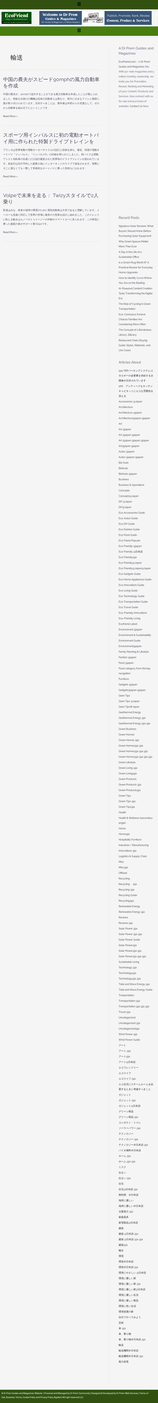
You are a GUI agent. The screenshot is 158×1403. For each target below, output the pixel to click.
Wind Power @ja (128, 1034)
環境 (121, 1256)
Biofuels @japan (128, 473)
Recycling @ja (128, 884)
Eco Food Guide (128, 535)
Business (124, 479)
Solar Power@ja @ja (130, 950)
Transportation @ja (129, 1000)
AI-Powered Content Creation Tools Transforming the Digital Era (135, 293)
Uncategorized (127, 1017)
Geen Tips (124, 695)
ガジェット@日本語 (129, 1105)
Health (122, 812)
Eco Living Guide (128, 590)
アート (122, 1045)
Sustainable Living (129, 961)
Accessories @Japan (130, 401)
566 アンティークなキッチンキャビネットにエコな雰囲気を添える (136, 391)
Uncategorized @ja (129, 1023)
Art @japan (125, 429)
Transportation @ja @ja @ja (134, 1006)
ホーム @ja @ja (127, 1161)
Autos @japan (126, 451)
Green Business (127, 729)
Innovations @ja (127, 850)
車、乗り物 (125, 1333)
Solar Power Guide (129, 939)
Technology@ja (127, 973)
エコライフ (125, 1073)
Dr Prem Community (80, 1393)
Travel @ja (124, 1012)
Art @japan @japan (129, 434)
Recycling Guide (128, 895)
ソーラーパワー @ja (130, 1128)
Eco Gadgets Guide (130, 573)
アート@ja (124, 1056)
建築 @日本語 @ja (128, 1233)
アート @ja (125, 1050)
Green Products (128, 779)
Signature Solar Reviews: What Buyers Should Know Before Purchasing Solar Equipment (136, 231)
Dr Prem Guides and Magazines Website (23, 1393)
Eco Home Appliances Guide (135, 579)
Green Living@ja (128, 773)
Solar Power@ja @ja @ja (132, 956)
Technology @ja (128, 967)
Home (122, 828)
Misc (121, 861)
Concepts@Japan (129, 496)
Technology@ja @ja (130, 978)
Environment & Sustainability (135, 635)
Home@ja (124, 834)
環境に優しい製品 (128, 1300)
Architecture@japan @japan (134, 418)
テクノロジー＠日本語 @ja (133, 1144)
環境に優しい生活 (128, 1294)
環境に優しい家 (127, 1278)
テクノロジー (126, 1133)
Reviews (123, 917)
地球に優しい (126, 1200)
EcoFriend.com (127, 61)
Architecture (126, 407)
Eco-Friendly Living (129, 618)
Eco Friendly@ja (128, 557)
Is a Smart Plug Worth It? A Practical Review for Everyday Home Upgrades (136, 267)
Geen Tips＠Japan (129, 706)
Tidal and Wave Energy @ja (134, 984)
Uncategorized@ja (129, 1028)
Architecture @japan (130, 412)
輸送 (121, 1345)
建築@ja (123, 1244)
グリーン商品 (126, 1111)
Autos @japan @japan (131, 457)
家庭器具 (124, 1217)
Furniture (124, 678)
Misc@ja (123, 867)
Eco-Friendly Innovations (133, 612)
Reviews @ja (126, 923)
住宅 (121, 1183)
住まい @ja (125, 1178)
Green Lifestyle (127, 762)
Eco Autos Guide (128, 518)
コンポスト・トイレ (130, 1122)
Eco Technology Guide (131, 596)
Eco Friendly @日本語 (131, 551)
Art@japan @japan (129, 446)
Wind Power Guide (129, 1039)
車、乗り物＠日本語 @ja (132, 1339)
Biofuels (123, 468)
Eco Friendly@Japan (130, 562)
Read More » (10, 116)
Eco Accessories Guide (132, 512)
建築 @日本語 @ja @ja (131, 1239)
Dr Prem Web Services (127, 1393)
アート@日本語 (127, 1062)
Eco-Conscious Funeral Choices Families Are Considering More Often (132, 319)
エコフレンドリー (128, 1067)
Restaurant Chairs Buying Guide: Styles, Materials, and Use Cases (134, 345)
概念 (121, 1250)
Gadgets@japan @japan (132, 690)
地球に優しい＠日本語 (131, 1206)
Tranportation (126, 995)
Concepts (124, 490)
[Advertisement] (137, 162)
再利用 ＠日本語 (128, 1194)
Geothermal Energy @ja (132, 717)
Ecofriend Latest (128, 623)
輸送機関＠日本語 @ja (131, 1356)
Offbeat (123, 872)
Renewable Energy (129, 906)
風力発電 (124, 1361)
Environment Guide (129, 640)
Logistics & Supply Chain (133, 856)
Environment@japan (130, 646)
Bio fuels (124, 462)
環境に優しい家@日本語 (132, 1289)
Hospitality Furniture (130, 839)
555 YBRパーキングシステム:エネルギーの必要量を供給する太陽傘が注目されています (136, 375)
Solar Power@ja (128, 945)
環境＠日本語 (126, 1261)
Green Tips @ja (127, 801)
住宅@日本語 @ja (128, 1189)
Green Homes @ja (129, 740)
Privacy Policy (46, 1397)
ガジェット (125, 1094)
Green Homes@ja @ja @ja (133, 751)
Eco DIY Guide (127, 523)
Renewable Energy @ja (132, 911)
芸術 (121, 1322)
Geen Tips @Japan (129, 701)
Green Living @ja (128, 767)
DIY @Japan (125, 501)
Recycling (125, 878)
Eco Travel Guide (128, 607)
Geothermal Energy (130, 712)
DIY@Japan (125, 507)
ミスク (122, 1167)
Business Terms (14, 1397)
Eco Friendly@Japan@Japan (135, 568)
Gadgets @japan (128, 684)
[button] (79, 5)
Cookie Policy (29, 1397)
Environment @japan (130, 629)
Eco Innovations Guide (131, 585)
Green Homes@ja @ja (131, 745)
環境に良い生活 (127, 1306)
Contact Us (136, 106)
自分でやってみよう (130, 1317)
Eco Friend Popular (129, 540)
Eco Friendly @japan (130, 546)
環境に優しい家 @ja (130, 1283)
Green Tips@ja (127, 806)
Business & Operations (131, 484)
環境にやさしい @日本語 (132, 1272)
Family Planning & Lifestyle (134, 651)
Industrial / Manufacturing (134, 845)
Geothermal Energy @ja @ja (134, 723)
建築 (121, 1228)
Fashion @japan (127, 657)
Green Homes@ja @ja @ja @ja (135, 756)
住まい (122, 1172)
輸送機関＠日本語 (128, 1350)
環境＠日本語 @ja (128, 1267)
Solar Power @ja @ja (130, 934)
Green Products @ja (130, 784)
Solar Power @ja (128, 928)
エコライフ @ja (127, 1078)
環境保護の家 (126, 1311)
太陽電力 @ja (126, 1211)
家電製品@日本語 (128, 1222)
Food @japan (126, 662)
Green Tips (125, 795)
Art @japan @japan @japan (134, 440)
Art (120, 423)
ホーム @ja (125, 1155)
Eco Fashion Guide (129, 529)
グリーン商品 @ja (128, 1117)
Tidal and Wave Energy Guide (135, 989)
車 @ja (122, 1328)
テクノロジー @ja (128, 1139)
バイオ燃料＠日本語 (130, 1150)
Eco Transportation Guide (133, 601)
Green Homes (126, 734)
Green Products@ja (130, 790)
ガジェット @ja (127, 1100)
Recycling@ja (126, 900)
